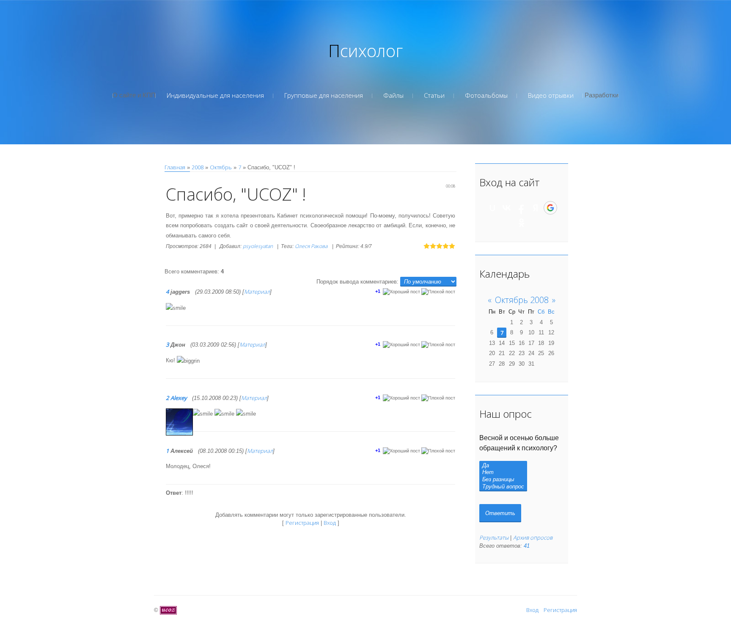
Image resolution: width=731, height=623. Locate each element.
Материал (257, 291)
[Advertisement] (365, 123)
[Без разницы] (503, 479)
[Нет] (503, 472)
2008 (197, 167)
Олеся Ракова (311, 246)
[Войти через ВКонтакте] (506, 207)
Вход (330, 523)
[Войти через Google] (550, 208)
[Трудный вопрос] (503, 487)
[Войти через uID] (492, 207)
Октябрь (221, 167)
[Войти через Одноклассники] (521, 222)
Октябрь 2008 (522, 300)
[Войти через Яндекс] (535, 207)
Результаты (493, 537)
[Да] (503, 465)
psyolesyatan (258, 246)
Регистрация (302, 523)
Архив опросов (532, 537)
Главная (175, 167)
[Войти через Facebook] (521, 207)
